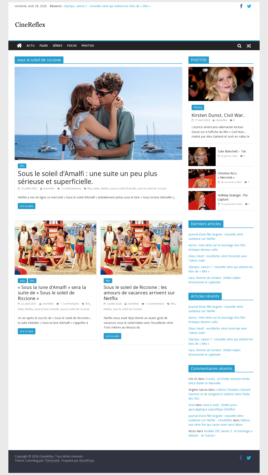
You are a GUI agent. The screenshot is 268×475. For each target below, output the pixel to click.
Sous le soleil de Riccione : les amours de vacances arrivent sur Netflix (139, 292)
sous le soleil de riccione (151, 188)
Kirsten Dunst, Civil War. (218, 115)
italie (96, 188)
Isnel (191, 405)
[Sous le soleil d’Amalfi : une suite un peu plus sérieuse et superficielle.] (98, 69)
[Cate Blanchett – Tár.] (202, 149)
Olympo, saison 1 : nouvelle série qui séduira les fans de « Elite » (107, 6)
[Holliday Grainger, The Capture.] (202, 193)
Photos (88, 45)
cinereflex (48, 188)
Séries (57, 45)
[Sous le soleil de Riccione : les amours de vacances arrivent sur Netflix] (141, 223)
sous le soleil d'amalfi (123, 188)
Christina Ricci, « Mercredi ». (227, 175)
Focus (72, 45)
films (44, 45)
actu (31, 45)
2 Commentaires (71, 188)
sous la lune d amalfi (46, 309)
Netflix (104, 188)
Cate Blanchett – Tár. (232, 151)
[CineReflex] (19, 45)
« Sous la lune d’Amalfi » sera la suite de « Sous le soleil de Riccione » (52, 292)
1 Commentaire (69, 303)
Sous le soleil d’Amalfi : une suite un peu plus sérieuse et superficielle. (87, 177)
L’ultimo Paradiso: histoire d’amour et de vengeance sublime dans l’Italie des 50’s (219, 394)
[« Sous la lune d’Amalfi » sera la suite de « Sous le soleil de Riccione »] (55, 223)
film (22, 166)
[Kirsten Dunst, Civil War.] (220, 69)
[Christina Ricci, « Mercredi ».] (202, 171)
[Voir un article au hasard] (248, 45)
